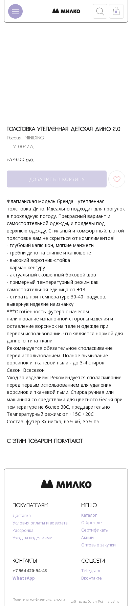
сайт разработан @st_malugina (95, 601)
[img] (66, 11)
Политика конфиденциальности (39, 599)
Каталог (89, 515)
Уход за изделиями (32, 538)
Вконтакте (91, 578)
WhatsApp (24, 578)
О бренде (91, 522)
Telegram (90, 571)
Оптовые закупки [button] (98, 545)
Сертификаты (95, 530)
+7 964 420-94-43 (30, 571)
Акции (87, 537)
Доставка (22, 515)
